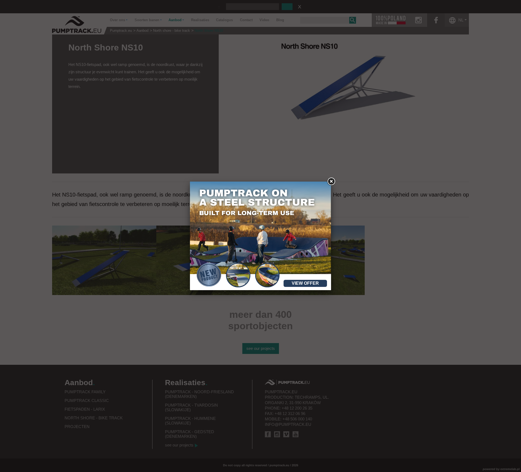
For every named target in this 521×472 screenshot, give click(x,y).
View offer (305, 283)
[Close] (331, 181)
